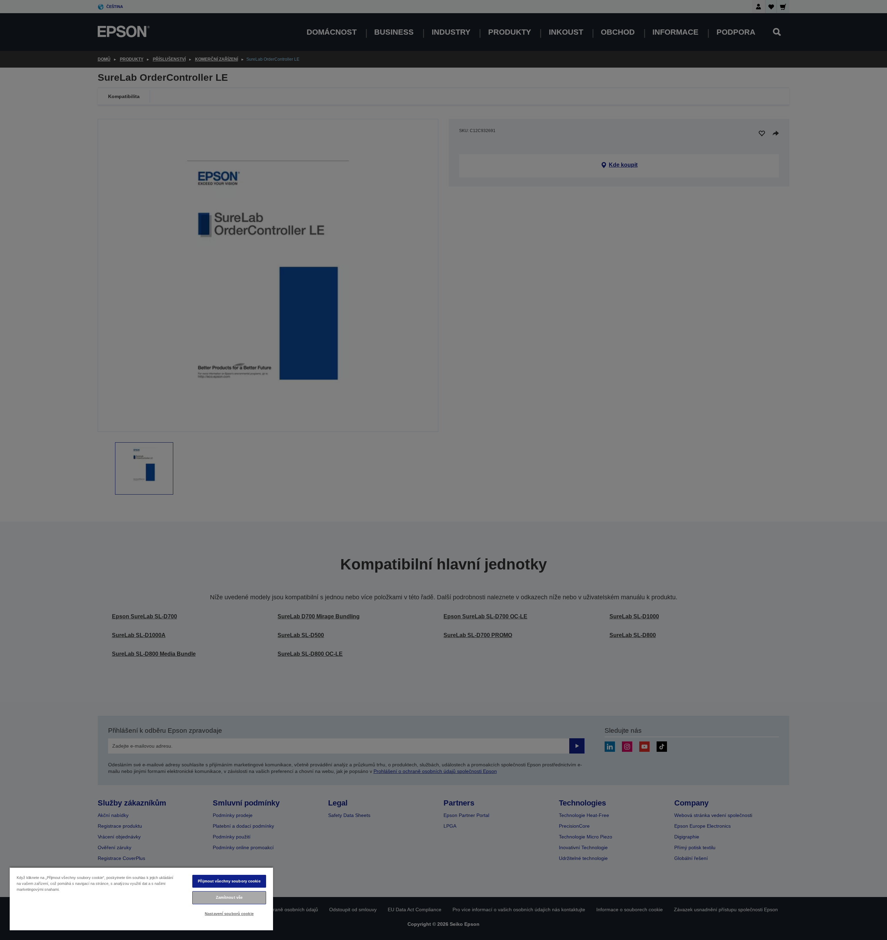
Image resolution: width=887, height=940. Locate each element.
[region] (141, 898)
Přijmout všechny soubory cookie (229, 881)
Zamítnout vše (229, 897)
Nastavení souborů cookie (229, 914)
